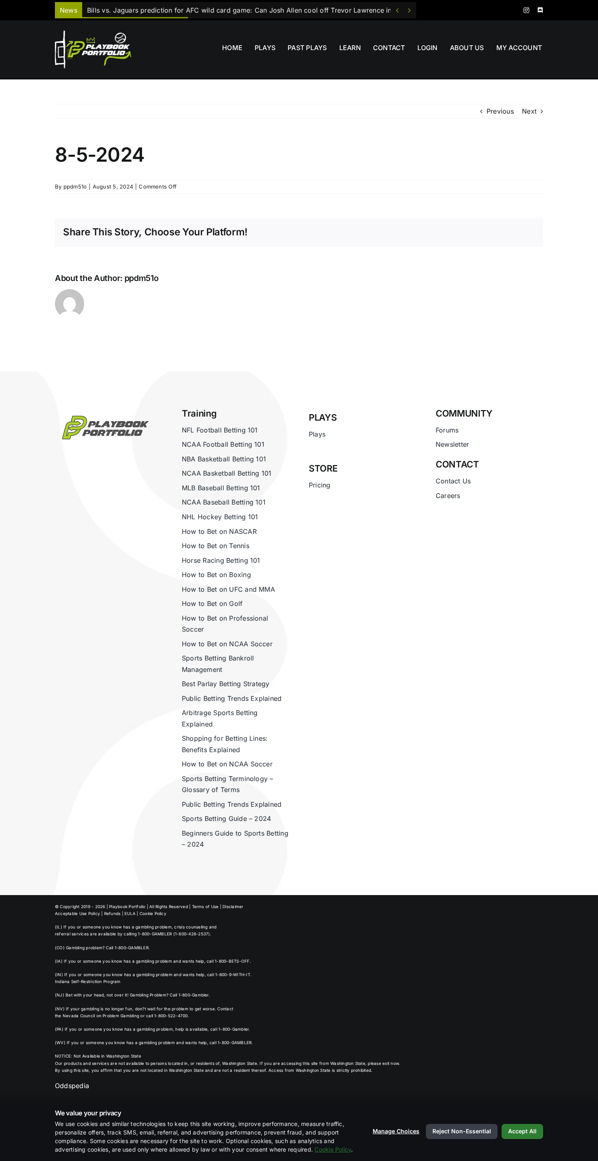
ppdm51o (75, 186)
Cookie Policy (153, 913)
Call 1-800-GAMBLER (127, 947)
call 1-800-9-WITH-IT (228, 974)
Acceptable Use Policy (77, 913)
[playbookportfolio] (96, 33)
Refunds (112, 913)
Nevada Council (79, 1015)
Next (529, 111)
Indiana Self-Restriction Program (88, 981)
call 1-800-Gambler (229, 1029)
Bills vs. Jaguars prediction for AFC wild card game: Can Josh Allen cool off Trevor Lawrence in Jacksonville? (261, 10)
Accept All (522, 1131)
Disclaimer (233, 906)
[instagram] (526, 10)
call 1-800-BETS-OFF (228, 961)
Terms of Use (205, 906)
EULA (129, 913)
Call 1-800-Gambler (189, 994)
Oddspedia (72, 1086)
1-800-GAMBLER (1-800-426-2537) (174, 933)
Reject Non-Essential (461, 1131)
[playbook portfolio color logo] (103, 411)
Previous (500, 111)
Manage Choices (396, 1131)
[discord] (540, 10)
